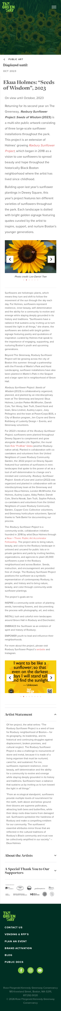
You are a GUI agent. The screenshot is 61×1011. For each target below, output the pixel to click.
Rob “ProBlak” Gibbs (21, 446)
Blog (8, 955)
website (40, 649)
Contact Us (14, 927)
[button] (9, 259)
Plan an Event (16, 941)
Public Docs (14, 962)
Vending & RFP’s (17, 934)
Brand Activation (18, 948)
